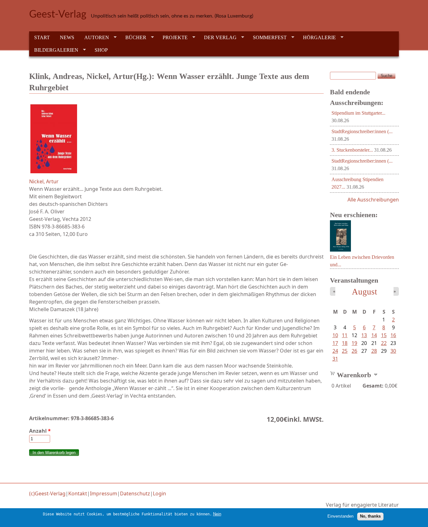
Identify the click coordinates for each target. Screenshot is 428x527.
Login (159, 493)
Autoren (94, 37)
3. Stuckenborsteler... (352, 150)
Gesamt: (373, 385)
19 (354, 343)
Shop (101, 50)
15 (384, 335)
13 (364, 335)
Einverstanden (340, 516)
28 (374, 350)
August (364, 291)
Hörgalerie (317, 37)
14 (374, 335)
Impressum (103, 493)
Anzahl (40, 430)
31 (335, 358)
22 (384, 343)
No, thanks (370, 516)
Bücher (133, 37)
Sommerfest (267, 37)
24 (335, 350)
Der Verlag (218, 37)
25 (344, 350)
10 (335, 335)
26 (354, 350)
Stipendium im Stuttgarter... (358, 113)
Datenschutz (135, 493)
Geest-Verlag (57, 14)
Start (42, 37)
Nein (217, 514)
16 (393, 335)
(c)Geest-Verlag (47, 493)
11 (344, 335)
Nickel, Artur (44, 181)
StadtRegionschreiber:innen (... (362, 131)
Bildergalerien (53, 50)
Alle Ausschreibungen (373, 199)
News (67, 37)
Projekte (173, 37)
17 (335, 343)
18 (344, 343)
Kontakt (77, 493)
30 (393, 350)
